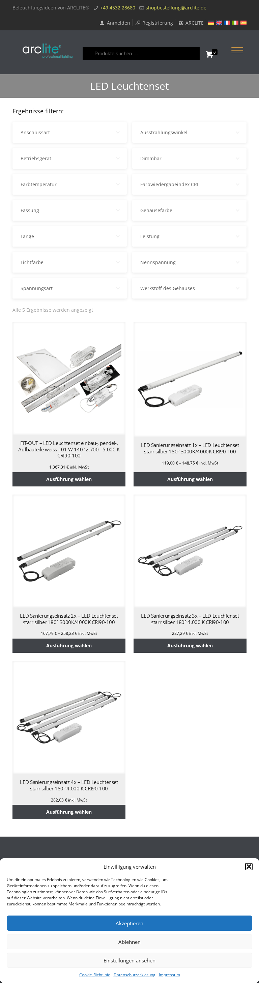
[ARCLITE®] (48, 50)
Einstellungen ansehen (129, 960)
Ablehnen (129, 941)
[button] (249, 866)
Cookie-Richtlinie (94, 975)
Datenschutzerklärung (134, 975)
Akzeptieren (129, 923)
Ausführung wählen (69, 479)
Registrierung (157, 23)
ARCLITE (194, 23)
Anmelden (118, 23)
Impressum (169, 975)
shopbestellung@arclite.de (176, 7)
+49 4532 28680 (117, 7)
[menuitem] (211, 23)
